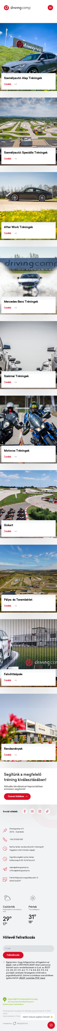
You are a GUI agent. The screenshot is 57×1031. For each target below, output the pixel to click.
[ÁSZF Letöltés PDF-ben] (32, 978)
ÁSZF (9, 965)
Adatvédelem (9, 1016)
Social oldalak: (10, 812)
